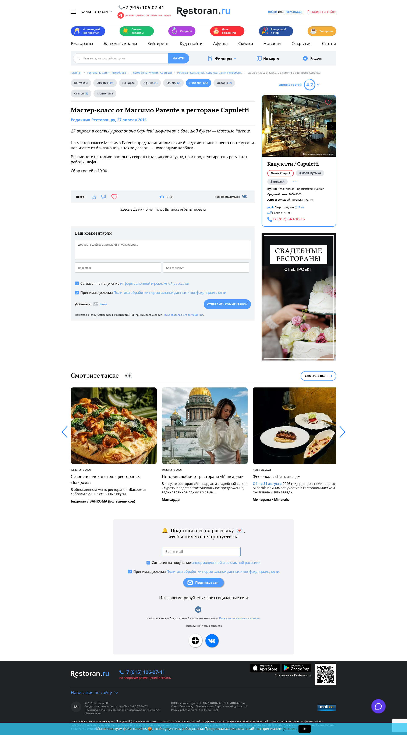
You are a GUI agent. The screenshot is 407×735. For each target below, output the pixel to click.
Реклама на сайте (321, 12)
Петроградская (284, 207)
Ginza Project (280, 173)
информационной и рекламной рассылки (154, 283)
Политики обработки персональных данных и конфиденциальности (170, 292)
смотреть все (315, 376)
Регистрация (294, 12)
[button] (331, 126)
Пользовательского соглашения (183, 315)
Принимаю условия (153, 292)
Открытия (301, 43)
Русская (319, 189)
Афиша (220, 43)
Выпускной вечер (273, 31)
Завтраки (321, 30)
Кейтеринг (158, 43)
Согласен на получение (134, 283)
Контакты (81, 83)
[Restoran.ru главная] (203, 12)
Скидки (245, 43)
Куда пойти (191, 43)
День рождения (224, 31)
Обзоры (224, 83)
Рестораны (82, 43)
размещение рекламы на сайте (148, 15)
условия (289, 728)
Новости (272, 43)
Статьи (329, 43)
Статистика (105, 93)
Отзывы (105, 83)
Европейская (304, 189)
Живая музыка (310, 173)
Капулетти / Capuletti (293, 164)
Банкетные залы (120, 43)
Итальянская (285, 189)
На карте (271, 58)
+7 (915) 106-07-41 (144, 672)
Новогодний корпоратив (86, 31)
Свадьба (181, 30)
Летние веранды (133, 31)
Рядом (316, 58)
